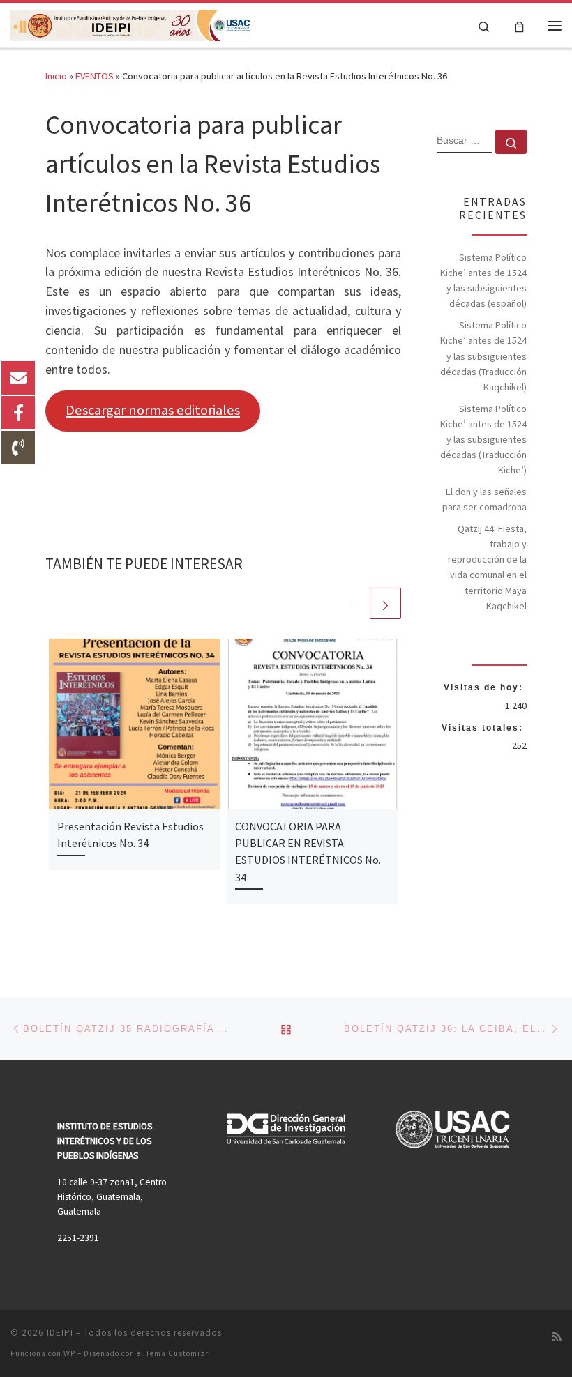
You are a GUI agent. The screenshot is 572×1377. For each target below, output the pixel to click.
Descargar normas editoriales (153, 410)
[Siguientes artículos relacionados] (385, 603)
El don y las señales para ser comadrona (484, 499)
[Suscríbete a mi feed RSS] (557, 1337)
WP (69, 1353)
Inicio (56, 76)
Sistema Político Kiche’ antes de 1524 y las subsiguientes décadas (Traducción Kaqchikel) (483, 356)
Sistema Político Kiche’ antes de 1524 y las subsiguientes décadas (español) (483, 280)
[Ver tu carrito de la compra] (519, 25)
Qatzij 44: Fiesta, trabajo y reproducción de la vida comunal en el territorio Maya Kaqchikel (487, 566)
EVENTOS (94, 76)
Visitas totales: (484, 728)
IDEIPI (60, 1333)
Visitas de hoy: (485, 687)
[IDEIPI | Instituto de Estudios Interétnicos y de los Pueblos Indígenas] (131, 23)
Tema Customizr (177, 1353)
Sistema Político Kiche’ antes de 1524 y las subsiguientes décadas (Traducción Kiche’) (483, 439)
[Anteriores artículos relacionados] (352, 603)
